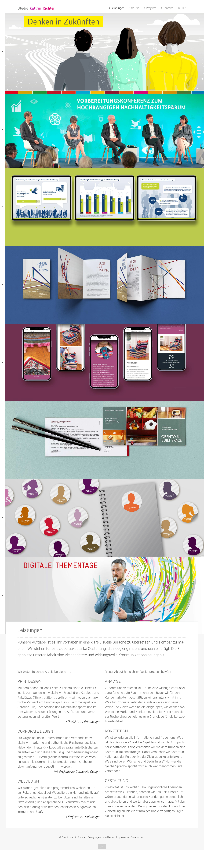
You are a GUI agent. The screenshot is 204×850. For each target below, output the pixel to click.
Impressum (122, 837)
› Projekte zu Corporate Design (76, 771)
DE (180, 8)
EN (184, 8)
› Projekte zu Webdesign (82, 817)
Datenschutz (138, 837)
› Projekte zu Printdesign (82, 722)
